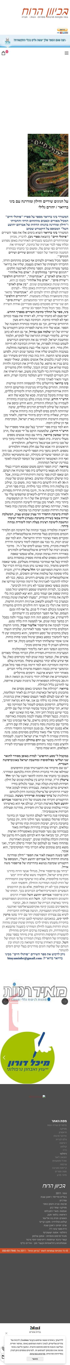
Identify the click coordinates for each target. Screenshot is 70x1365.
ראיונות (63, 1143)
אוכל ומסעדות (59, 1161)
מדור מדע (62, 1175)
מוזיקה (63, 1129)
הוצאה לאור (61, 1157)
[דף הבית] (45, 13)
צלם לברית (61, 1139)
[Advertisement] (35, 94)
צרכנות (63, 1164)
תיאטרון (63, 1132)
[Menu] (66, 54)
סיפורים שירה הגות (57, 1125)
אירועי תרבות (60, 1136)
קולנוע (63, 1146)
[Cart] (3, 54)
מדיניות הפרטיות (37, 1353)
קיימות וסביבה (59, 1168)
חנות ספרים (61, 1171)
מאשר (35, 1359)
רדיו (65, 1150)
